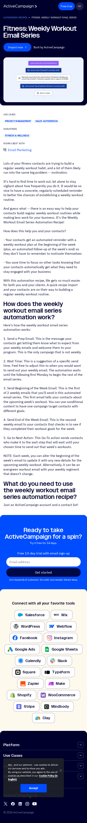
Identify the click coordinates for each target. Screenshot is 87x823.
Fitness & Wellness (17, 135)
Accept (33, 788)
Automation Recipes (15, 17)
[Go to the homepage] (20, 6)
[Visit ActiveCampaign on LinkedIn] (20, 804)
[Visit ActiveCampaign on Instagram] (27, 804)
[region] (33, 777)
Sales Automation (46, 121)
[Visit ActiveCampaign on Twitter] (5, 804)
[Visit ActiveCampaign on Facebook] (13, 804)
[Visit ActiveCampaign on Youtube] (34, 804)
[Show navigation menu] (80, 6)
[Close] (60, 770)
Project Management (18, 121)
